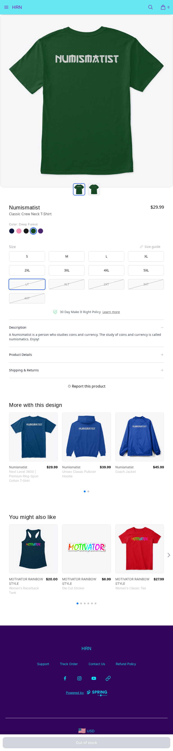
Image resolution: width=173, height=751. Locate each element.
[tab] (79, 189)
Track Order (69, 664)
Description (17, 327)
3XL (66, 270)
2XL (27, 270)
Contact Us (97, 664)
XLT (66, 284)
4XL (106, 270)
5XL (146, 270)
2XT (106, 284)
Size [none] (12, 246)
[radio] (27, 256)
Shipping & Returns (24, 370)
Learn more (111, 312)
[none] (149, 246)
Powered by (75, 693)
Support (43, 664)
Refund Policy (126, 664)
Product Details (20, 354)
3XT (146, 284)
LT (27, 284)
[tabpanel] (86, 101)
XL (146, 256)
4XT (27, 298)
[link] (33, 436)
